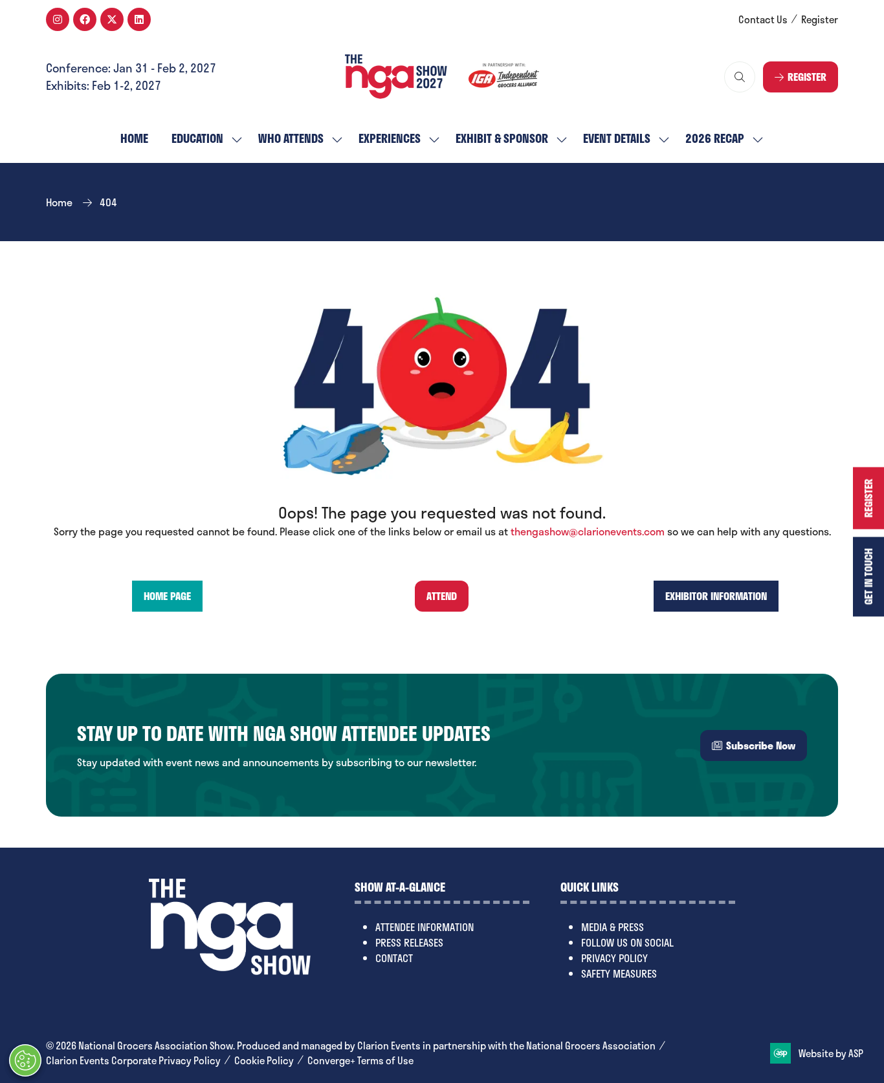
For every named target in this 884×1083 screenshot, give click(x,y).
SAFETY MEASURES (619, 973)
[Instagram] (57, 19)
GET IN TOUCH (868, 576)
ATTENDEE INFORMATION (424, 927)
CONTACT (394, 958)
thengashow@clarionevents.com (588, 531)
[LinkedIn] (139, 19)
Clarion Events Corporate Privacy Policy (133, 1060)
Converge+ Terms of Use (360, 1060)
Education (197, 138)
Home (134, 138)
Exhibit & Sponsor (502, 138)
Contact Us (763, 19)
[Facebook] (84, 19)
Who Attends (291, 138)
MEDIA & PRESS (612, 927)
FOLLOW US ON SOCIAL (627, 942)
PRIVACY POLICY (614, 958)
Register (819, 19)
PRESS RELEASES (409, 942)
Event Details (616, 138)
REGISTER (868, 497)
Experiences (390, 138)
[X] (112, 19)
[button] (739, 76)
